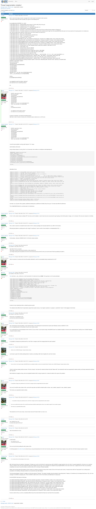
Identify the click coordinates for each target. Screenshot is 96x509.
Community (10, 1)
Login (93, 1)
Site (16, 1)
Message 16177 (12, 124)
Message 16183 (12, 235)
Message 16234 (12, 456)
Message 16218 (12, 380)
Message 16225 (12, 419)
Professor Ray (4, 428)
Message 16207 (12, 338)
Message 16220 (12, 397)
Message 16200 (12, 272)
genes (2, 347)
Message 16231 (12, 437)
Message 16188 (12, 245)
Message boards (4, 7)
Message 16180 (12, 213)
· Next (4, 11)
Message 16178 (36, 213)
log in (13, 10)
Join (89, 1)
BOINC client (10, 7)
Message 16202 (12, 313)
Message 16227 (12, 428)
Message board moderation (5, 8)
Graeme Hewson (4, 124)
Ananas (3, 272)
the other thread (21, 449)
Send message (3, 17)
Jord (3, 90)
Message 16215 (12, 361)
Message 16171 (12, 90)
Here (11, 276)
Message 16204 (12, 323)
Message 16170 (12, 15)
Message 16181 (12, 223)
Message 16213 (12, 347)
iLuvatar (2, 15)
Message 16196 (12, 256)
